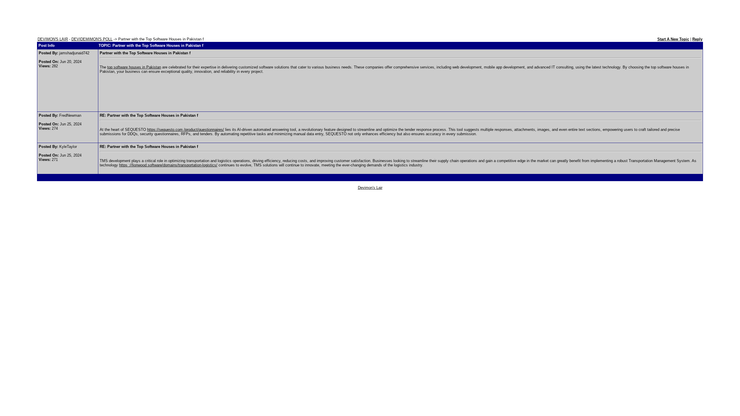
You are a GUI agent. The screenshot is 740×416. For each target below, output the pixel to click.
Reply (697, 39)
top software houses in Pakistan (134, 67)
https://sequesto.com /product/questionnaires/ (185, 129)
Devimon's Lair (370, 187)
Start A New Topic (673, 39)
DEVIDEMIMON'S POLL (91, 39)
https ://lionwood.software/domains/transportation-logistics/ (168, 165)
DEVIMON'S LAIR (53, 39)
